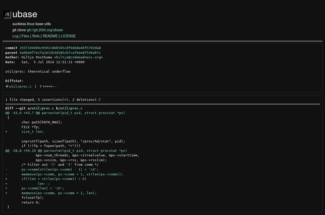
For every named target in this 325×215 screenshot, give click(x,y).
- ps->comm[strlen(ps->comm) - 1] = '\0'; (52, 169)
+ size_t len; (24, 132)
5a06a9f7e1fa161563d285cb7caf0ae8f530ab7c (60, 53)
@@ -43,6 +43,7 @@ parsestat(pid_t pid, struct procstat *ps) (65, 113)
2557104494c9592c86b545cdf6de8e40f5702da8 (60, 48)
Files (25, 35)
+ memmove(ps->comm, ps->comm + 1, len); (51, 193)
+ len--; (27, 184)
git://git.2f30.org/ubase (45, 29)
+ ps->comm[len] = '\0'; (34, 188)
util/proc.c (20, 86)
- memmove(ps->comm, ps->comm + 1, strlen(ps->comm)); (64, 174)
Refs (36, 35)
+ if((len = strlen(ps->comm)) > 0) (46, 179)
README (50, 35)
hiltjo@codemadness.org (78, 57)
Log (15, 35)
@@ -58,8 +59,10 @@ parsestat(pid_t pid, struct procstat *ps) (66, 151)
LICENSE (68, 35)
